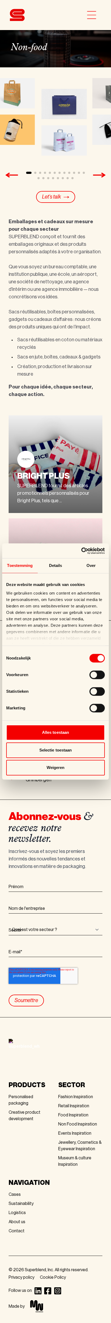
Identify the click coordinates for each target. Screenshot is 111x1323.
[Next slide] (99, 175)
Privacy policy (21, 1277)
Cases (15, 1194)
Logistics (17, 1213)
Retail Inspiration (73, 1106)
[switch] (97, 674)
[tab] (29, 173)
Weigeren (56, 767)
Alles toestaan (55, 732)
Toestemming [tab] (20, 565)
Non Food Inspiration (77, 1124)
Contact (17, 1231)
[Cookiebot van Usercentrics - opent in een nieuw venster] (81, 550)
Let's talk (51, 197)
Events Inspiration (74, 1133)
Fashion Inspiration (75, 1097)
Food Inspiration (73, 1115)
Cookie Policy (53, 1277)
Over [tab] (91, 565)
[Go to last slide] (11, 175)
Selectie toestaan (55, 750)
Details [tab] (55, 565)
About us (17, 1222)
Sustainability (21, 1203)
